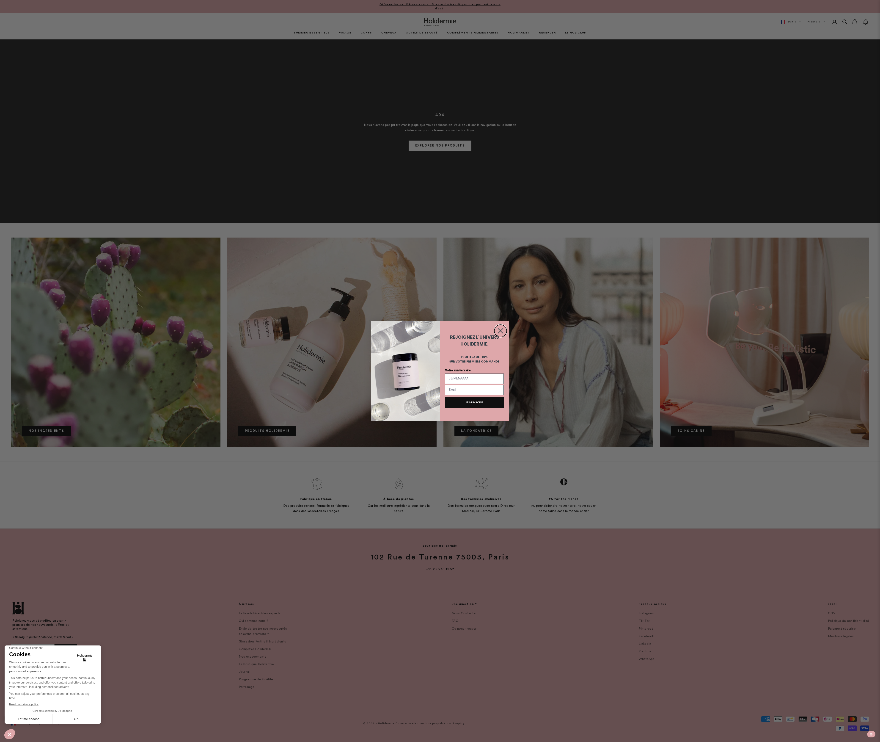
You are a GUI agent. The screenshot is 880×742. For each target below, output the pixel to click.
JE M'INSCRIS (474, 402)
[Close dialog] (500, 331)
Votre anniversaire (458, 370)
